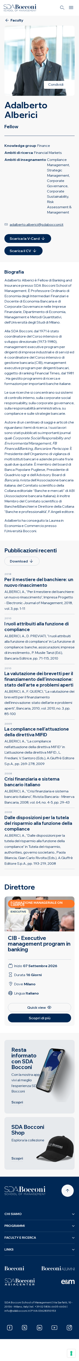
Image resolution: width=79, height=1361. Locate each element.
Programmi (14, 1226)
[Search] (62, 8)
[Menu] (71, 8)
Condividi (55, 84)
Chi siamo (13, 1214)
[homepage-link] (20, 7)
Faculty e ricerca (20, 1238)
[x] (24, 1327)
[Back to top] (68, 1191)
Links (9, 1249)
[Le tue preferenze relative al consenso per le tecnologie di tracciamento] (71, 1353)
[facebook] (9, 1327)
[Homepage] (25, 1190)
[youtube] (54, 1327)
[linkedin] (39, 1327)
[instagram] (69, 1327)
